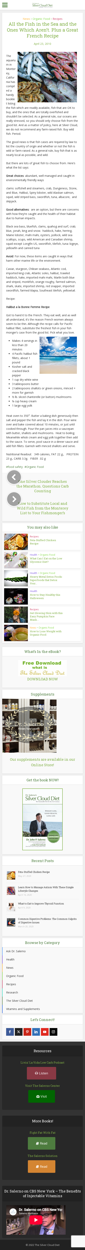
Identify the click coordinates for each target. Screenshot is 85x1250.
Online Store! (42, 764)
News (26, 19)
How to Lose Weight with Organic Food (45, 633)
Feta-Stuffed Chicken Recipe (43, 541)
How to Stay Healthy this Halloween (45, 596)
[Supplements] (29, 725)
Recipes (57, 19)
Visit (44, 1096)
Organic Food (41, 19)
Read (43, 1143)
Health (33, 554)
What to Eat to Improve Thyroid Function (41, 903)
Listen (43, 1073)
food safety (15, 467)
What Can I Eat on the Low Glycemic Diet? (46, 560)
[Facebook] (10, 1032)
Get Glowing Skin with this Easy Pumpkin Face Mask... (46, 616)
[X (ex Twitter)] (19, 1032)
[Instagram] (53, 1032)
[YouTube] (45, 1032)
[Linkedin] (36, 1032)
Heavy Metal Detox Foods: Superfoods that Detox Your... (46, 580)
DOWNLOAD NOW (42, 679)
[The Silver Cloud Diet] (42, 4)
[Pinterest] (27, 1032)
